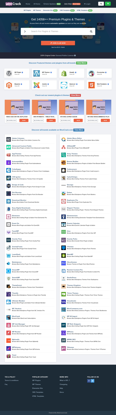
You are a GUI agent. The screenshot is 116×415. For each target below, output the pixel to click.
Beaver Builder (72, 161)
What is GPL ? (65, 380)
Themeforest (17, 285)
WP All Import (72, 316)
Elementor (16, 216)
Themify (15, 293)
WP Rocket (16, 332)
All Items (37, 4)
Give (68, 231)
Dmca (62, 392)
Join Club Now (58, 43)
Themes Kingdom (74, 285)
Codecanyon (72, 169)
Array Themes (72, 154)
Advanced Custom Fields (21, 146)
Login (87, 4)
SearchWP (16, 277)
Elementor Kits (50, 10)
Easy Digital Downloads (21, 208)
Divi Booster (17, 192)
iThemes (70, 247)
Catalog (35, 400)
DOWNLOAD (12, 120)
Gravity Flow (17, 239)
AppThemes (16, 154)
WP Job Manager (18, 324)
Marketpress (17, 262)
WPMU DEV (71, 339)
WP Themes (37, 10)
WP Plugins (27, 10)
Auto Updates (52, 4)
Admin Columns (18, 138)
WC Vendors (16, 308)
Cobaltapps (16, 169)
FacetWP (15, 231)
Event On (15, 223)
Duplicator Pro (72, 200)
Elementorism (72, 216)
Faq (6, 384)
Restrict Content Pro (75, 270)
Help (61, 388)
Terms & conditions (11, 380)
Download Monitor (19, 200)
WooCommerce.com (74, 308)
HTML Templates (84, 10)
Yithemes (70, 347)
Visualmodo (71, 301)
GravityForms (17, 247)
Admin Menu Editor (74, 138)
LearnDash (16, 254)
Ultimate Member (18, 301)
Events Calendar (73, 223)
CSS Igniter (16, 177)
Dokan (69, 192)
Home (28, 4)
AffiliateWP (71, 146)
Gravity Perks (72, 239)
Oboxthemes (72, 262)
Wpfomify (15, 339)
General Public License (65, 55)
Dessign (70, 185)
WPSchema (16, 347)
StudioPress (71, 277)
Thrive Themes (72, 293)
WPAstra (70, 332)
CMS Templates (67, 10)
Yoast (14, 355)
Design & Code (18, 185)
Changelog (63, 384)
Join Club (72, 4)
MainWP (70, 254)
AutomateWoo (17, 161)
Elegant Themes (73, 208)
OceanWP (15, 270)
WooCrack (16, 316)
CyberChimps (72, 177)
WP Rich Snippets (74, 324)
